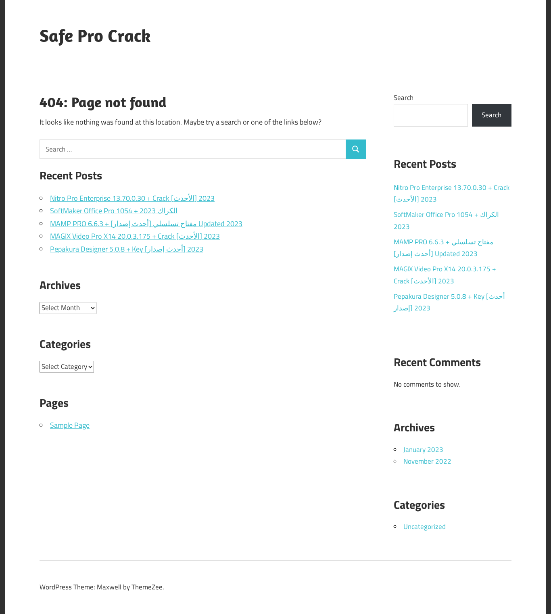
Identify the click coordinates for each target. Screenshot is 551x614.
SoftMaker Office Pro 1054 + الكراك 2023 (113, 210)
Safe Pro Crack (95, 35)
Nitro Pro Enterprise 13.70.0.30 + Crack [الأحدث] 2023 (132, 198)
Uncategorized (424, 526)
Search (403, 97)
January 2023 (423, 449)
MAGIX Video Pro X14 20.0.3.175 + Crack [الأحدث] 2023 (135, 236)
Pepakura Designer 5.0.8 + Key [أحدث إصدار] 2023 (126, 249)
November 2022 (427, 461)
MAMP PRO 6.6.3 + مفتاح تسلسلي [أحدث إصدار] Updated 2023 (146, 223)
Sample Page (70, 425)
